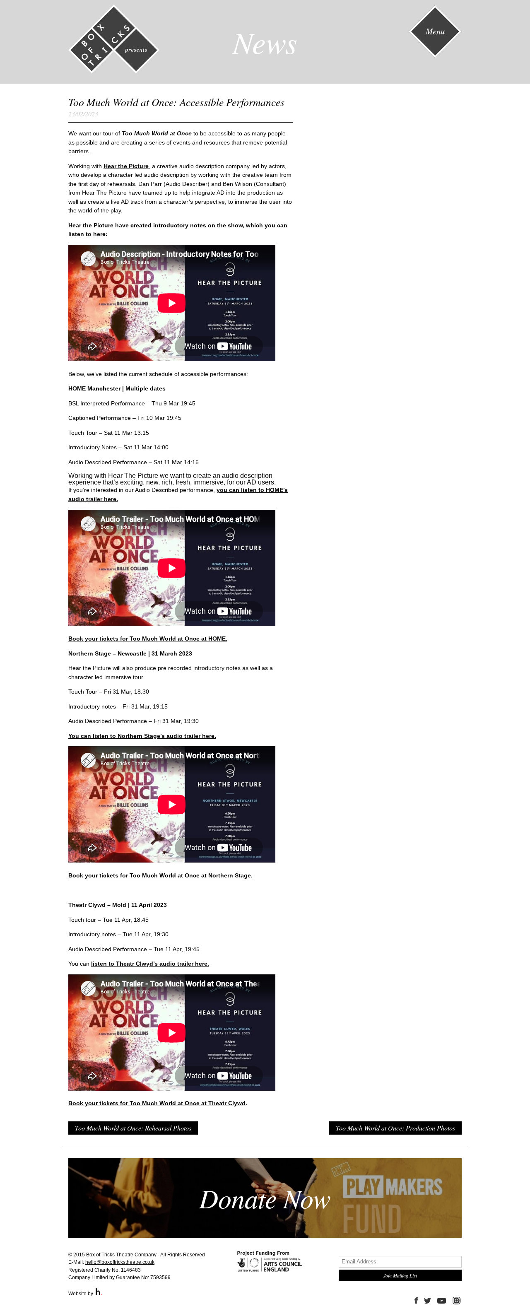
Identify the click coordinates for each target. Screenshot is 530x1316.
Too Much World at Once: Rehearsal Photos (133, 1127)
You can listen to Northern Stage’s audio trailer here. (142, 736)
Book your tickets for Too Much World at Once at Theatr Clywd (157, 1103)
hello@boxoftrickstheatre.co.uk (119, 1262)
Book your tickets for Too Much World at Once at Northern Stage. (160, 875)
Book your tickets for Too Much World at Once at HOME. (147, 638)
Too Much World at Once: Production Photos (395, 1127)
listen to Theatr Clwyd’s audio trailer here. (150, 963)
